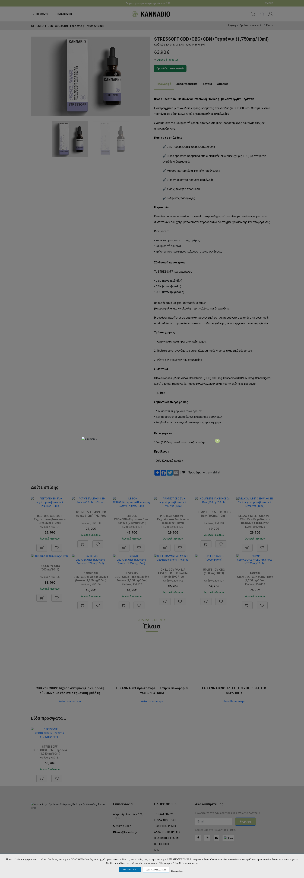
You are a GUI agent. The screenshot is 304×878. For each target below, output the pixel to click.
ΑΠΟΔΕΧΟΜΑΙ (130, 869)
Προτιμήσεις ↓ (177, 871)
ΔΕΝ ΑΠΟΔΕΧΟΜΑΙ (156, 870)
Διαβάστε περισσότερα (186, 863)
